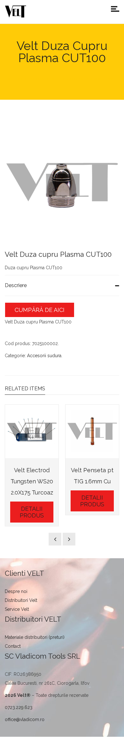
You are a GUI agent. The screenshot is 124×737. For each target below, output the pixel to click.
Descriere (16, 285)
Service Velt (17, 609)
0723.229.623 (18, 707)
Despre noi (16, 591)
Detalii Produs (32, 512)
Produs (36, 79)
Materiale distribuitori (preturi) (35, 637)
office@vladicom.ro (25, 719)
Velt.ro (15, 79)
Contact (13, 646)
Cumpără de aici (40, 310)
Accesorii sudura (44, 355)
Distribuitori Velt (21, 600)
